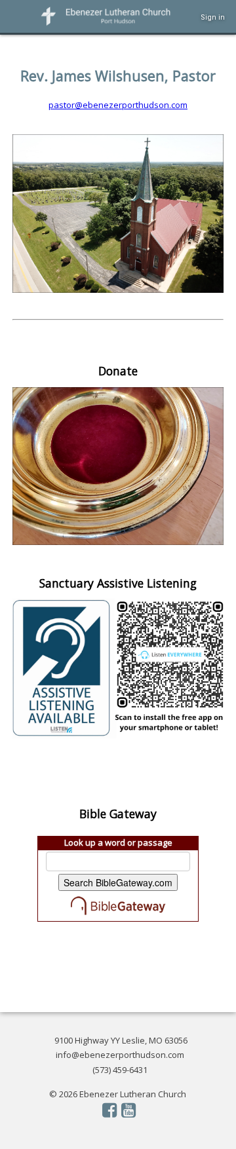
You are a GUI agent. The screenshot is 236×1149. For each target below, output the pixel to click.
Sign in (213, 17)
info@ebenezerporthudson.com (120, 1055)
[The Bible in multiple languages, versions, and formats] (118, 905)
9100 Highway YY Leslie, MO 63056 (120, 1040)
